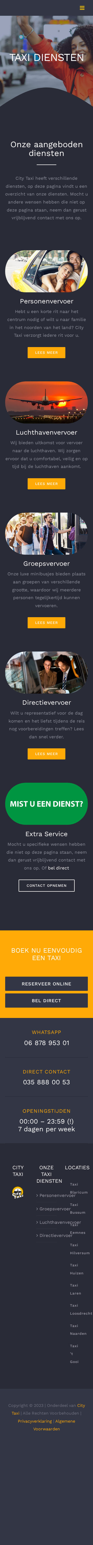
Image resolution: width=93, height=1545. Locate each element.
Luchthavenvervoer (47, 1222)
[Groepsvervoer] (46, 514)
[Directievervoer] (46, 653)
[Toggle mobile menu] (82, 8)
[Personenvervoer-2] (46, 252)
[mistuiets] (46, 784)
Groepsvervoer (47, 1208)
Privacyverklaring (35, 1421)
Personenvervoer (47, 1195)
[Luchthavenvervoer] (46, 383)
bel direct (58, 867)
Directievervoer (47, 1235)
